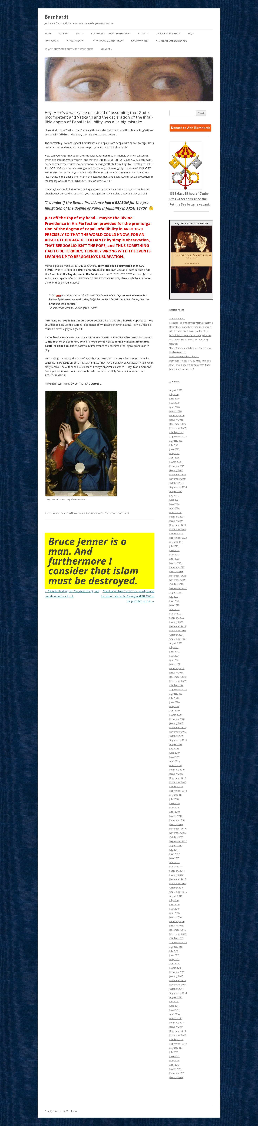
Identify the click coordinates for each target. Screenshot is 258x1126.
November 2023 (177, 529)
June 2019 (174, 752)
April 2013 (174, 1064)
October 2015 (176, 938)
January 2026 (176, 419)
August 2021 (175, 643)
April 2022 (174, 609)
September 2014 (178, 993)
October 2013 (176, 1039)
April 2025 (174, 457)
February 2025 (176, 466)
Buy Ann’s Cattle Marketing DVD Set (111, 33)
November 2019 (177, 731)
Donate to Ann (139, 41)
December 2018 (177, 778)
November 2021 (177, 630)
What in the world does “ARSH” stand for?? (69, 49)
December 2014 (177, 980)
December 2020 (177, 676)
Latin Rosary (52, 41)
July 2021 (173, 647)
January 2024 (176, 520)
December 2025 (177, 423)
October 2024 (176, 482)
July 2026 (173, 394)
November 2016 (177, 883)
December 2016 (177, 879)
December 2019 (177, 727)
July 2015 (173, 950)
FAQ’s (191, 33)
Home (48, 33)
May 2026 (174, 402)
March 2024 (175, 512)
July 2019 (173, 748)
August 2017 (175, 845)
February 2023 (176, 567)
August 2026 (175, 390)
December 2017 (177, 828)
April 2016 (174, 913)
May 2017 (174, 858)
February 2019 (176, 769)
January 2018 (176, 824)
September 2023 (178, 537)
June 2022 (174, 601)
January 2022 (176, 622)
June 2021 (174, 651)
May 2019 (174, 757)
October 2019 (176, 735)
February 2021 (176, 668)
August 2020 (175, 693)
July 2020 (173, 697)
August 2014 (175, 997)
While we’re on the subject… (184, 356)
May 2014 (174, 1009)
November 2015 (177, 934)
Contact (143, 33)
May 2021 (174, 655)
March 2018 (175, 816)
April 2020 (174, 710)
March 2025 (175, 461)
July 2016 (173, 900)
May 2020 (174, 706)
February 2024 (176, 516)
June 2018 (174, 803)
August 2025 (175, 440)
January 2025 (176, 470)
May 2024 (174, 504)
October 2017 (176, 837)
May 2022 (174, 605)
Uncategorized (79, 513)
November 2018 (177, 782)
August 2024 (175, 491)
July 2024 (173, 495)
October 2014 (176, 988)
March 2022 (175, 613)
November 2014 (177, 984)
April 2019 (174, 761)
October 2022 (176, 584)
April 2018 (174, 811)
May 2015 (174, 959)
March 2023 (175, 563)
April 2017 (174, 862)
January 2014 (176, 1026)
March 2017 (175, 866)
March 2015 (175, 967)
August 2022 (175, 592)
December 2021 (177, 626)
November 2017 (177, 832)
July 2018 (173, 799)
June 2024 (174, 499)
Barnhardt (56, 17)
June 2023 (174, 550)
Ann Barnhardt (121, 513)
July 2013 (173, 1052)
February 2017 (176, 870)
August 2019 (175, 744)
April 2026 (174, 407)
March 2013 (175, 1068)
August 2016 (175, 896)
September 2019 (178, 740)
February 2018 (176, 820)
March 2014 (175, 1018)
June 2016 (174, 904)
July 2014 (173, 1001)
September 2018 (178, 790)
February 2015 (176, 972)
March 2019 (175, 765)
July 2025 (173, 445)
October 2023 (176, 533)
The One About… (76, 41)
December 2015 (177, 929)
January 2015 (176, 976)
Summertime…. (177, 318)
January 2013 (176, 1077)
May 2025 (174, 453)
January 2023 (176, 571)
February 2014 (176, 1022)
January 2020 (176, 723)
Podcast (63, 33)
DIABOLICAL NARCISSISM (168, 33)
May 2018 (174, 807)
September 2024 (178, 487)
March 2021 (175, 664)
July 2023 (173, 546)
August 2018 (175, 794)
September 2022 (178, 588)
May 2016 (174, 908)
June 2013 (174, 1056)
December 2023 (177, 525)
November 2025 (177, 428)
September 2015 (178, 942)
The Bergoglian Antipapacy (108, 41)
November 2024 (177, 478)
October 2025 (176, 432)
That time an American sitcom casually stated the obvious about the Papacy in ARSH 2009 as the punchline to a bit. (127, 596)
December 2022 (177, 575)
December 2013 (177, 1031)
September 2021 (178, 638)
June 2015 (174, 955)
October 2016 (176, 887)
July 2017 (173, 849)
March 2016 (175, 917)
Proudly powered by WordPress (61, 1111)
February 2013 (176, 1073)
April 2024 (174, 508)
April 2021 (174, 660)
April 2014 (174, 1014)
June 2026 (174, 398)
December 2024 (177, 474)
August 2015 (175, 946)
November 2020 (177, 681)
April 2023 (174, 558)
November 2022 (177, 579)
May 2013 (174, 1060)
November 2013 (177, 1035)
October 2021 (176, 634)
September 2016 (178, 891)
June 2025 (174, 449)
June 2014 (174, 1005)
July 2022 (173, 596)
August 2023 (175, 542)
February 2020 (176, 719)
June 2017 (174, 853)
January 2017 (176, 875)
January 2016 (176, 925)
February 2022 (176, 617)
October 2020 (176, 685)
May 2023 (174, 554)
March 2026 (175, 411)
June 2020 (174, 702)
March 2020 (175, 714)
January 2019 (176, 773)
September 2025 (178, 436)
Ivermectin (106, 49)
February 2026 (176, 415)
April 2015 (174, 963)
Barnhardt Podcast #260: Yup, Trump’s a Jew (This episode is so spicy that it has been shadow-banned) (190, 365)
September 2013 (178, 1043)
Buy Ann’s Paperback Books (171, 41)
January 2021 (176, 672)
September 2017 (178, 841)
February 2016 (176, 921)
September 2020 (178, 689)
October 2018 (176, 786)
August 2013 (175, 1047)
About (79, 33)
